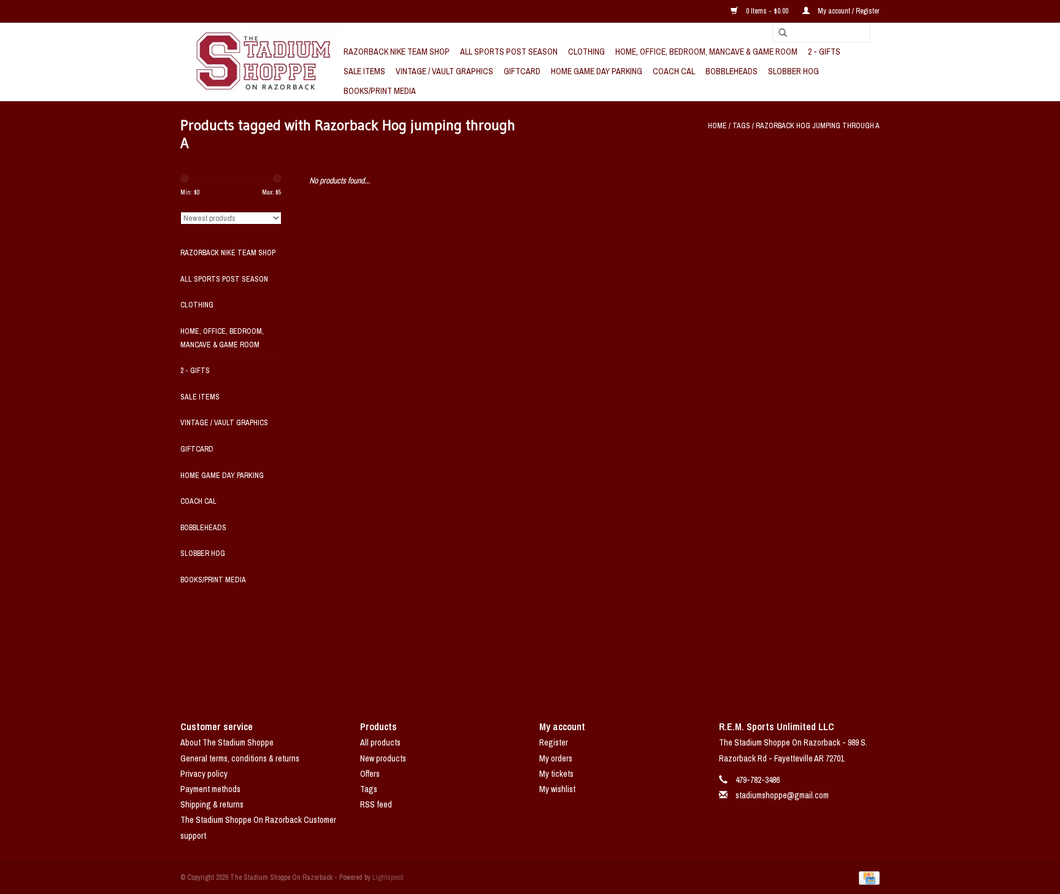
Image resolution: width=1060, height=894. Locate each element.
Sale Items (364, 71)
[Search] (778, 33)
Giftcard (522, 71)
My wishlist (557, 789)
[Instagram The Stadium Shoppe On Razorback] (573, 671)
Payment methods (210, 789)
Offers (370, 773)
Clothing (586, 51)
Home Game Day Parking (596, 71)
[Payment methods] (867, 877)
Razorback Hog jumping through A (818, 126)
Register (553, 742)
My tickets (556, 773)
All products (380, 742)
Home (717, 126)
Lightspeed (388, 877)
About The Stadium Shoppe (227, 742)
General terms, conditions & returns (239, 758)
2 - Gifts (824, 51)
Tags (741, 126)
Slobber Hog (793, 71)
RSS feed (376, 804)
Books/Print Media (380, 90)
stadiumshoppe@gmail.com (782, 795)
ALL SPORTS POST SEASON (509, 51)
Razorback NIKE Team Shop (397, 51)
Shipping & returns (212, 804)
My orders (555, 758)
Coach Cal (674, 71)
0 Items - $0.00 (767, 11)
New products (383, 758)
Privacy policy (204, 773)
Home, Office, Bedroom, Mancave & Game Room (706, 51)
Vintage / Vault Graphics (444, 71)
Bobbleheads (731, 71)
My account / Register (848, 11)
